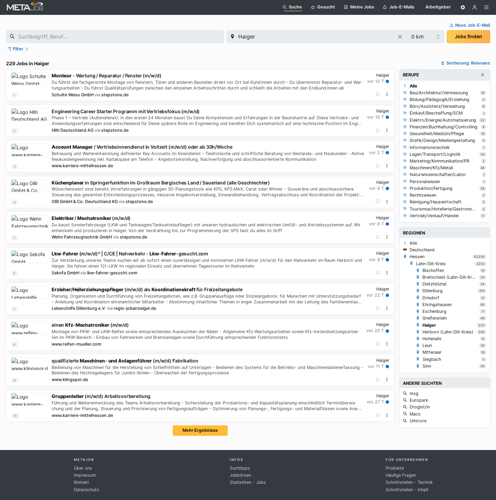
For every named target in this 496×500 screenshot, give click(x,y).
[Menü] (486, 7)
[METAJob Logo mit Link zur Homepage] (25, 7)
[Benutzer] (474, 7)
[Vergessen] (377, 94)
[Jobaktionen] (387, 94)
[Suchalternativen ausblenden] (482, 75)
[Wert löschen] (400, 36)
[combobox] (115, 36)
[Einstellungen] (463, 7)
